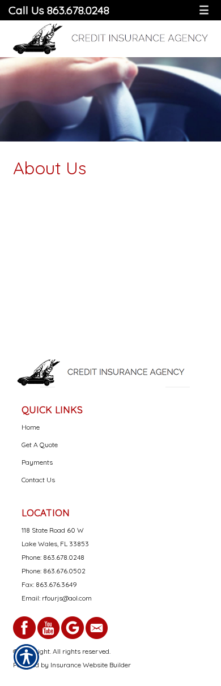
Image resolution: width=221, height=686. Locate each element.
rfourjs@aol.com (67, 598)
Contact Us (38, 479)
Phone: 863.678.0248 (53, 557)
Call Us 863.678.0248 (58, 10)
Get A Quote (40, 444)
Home (31, 427)
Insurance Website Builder (90, 665)
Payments (37, 462)
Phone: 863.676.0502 (54, 571)
